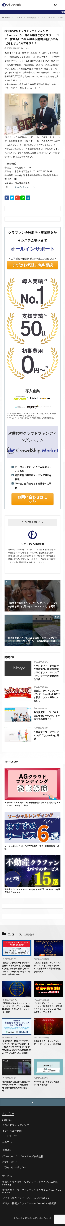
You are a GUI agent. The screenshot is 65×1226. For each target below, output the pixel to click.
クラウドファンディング (15, 1125)
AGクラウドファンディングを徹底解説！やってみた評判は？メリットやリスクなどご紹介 (32, 804)
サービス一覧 (9, 1136)
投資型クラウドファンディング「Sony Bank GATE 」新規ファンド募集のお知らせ (47, 696)
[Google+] (17, 198)
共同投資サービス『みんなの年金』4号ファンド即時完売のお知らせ (47, 715)
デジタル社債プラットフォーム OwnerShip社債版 (29, 1203)
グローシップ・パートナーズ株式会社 (22, 1156)
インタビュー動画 (12, 1131)
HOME (7, 17)
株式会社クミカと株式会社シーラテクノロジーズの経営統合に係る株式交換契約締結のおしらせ (16, 1086)
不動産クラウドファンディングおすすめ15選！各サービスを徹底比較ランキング (32, 891)
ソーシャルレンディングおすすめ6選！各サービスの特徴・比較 (32, 847)
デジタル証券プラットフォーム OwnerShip (25, 1198)
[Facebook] (7, 198)
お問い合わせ (9, 1162)
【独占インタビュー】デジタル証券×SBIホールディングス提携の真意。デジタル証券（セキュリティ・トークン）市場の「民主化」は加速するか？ (16, 969)
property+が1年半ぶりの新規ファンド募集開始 (47, 1083)
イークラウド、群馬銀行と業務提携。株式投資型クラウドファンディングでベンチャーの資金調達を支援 (46, 672)
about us (6, 1120)
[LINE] (22, 198)
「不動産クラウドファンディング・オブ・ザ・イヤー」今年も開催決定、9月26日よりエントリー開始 (16, 1007)
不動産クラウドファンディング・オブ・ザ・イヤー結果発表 (47, 1042)
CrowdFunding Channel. (40, 1218)
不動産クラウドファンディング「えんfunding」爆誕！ (46, 735)
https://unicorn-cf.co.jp (24, 187)
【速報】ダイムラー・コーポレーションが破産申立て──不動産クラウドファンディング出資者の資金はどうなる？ (48, 1007)
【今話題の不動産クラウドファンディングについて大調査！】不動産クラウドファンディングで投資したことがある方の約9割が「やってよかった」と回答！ (16, 1047)
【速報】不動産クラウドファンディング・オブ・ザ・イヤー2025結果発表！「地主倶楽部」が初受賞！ (48, 967)
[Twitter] (12, 198)
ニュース (18, 17)
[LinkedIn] (28, 198)
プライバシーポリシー (14, 1167)
